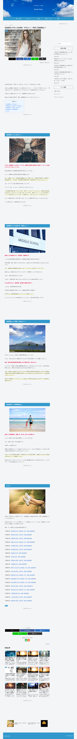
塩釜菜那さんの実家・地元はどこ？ (13, 107)
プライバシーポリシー (59, 97)
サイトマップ (57, 94)
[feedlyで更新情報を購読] (26, 640)
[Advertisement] (27, 74)
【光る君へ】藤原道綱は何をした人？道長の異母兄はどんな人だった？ (63, 53)
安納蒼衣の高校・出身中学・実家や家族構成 (21, 538)
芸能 (6, 605)
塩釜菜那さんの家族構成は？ (12, 109)
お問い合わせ (57, 91)
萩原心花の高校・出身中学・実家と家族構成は (21, 586)
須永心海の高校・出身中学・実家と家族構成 (21, 571)
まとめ (7, 111)
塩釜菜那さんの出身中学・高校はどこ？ (14, 105)
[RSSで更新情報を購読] (29, 640)
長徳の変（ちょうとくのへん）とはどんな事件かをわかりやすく (63, 59)
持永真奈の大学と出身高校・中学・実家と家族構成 (22, 589)
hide (15, 101)
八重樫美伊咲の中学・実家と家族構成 (19, 593)
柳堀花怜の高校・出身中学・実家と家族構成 (21, 600)
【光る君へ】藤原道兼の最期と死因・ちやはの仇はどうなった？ (63, 73)
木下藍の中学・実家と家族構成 (18, 556)
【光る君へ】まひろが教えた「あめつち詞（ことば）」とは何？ (63, 79)
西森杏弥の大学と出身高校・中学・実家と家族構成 (22, 575)
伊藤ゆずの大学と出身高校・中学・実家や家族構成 (22, 542)
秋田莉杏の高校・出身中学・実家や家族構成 (21, 534)
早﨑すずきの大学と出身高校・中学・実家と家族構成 (23, 567)
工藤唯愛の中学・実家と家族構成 (18, 564)
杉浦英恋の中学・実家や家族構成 (18, 553)
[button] (42, 59)
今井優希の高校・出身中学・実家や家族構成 (21, 545)
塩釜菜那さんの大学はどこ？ (12, 104)
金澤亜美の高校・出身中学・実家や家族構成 (21, 560)
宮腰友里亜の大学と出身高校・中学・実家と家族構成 (23, 578)
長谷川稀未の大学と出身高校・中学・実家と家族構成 (23, 582)
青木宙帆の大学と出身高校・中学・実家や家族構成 (22, 531)
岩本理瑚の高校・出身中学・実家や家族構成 (21, 549)
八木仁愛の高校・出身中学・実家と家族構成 (21, 597)
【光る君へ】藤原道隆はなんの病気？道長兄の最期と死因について (63, 66)
